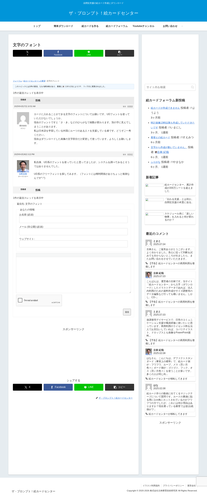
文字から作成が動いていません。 (169, 147)
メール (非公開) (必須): (31, 226)
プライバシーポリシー (173, 485)
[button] (119, 53)
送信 (127, 312)
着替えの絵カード (160, 137)
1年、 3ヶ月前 (84, 86)
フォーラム (17, 81)
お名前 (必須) (26, 214)
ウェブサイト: (26, 239)
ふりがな (155, 162)
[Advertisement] (73, 69)
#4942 (130, 154)
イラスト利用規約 (151, 485)
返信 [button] (124, 106)
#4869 (130, 106)
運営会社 (191, 485)
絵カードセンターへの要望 (34, 81)
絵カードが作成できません (165, 108)
